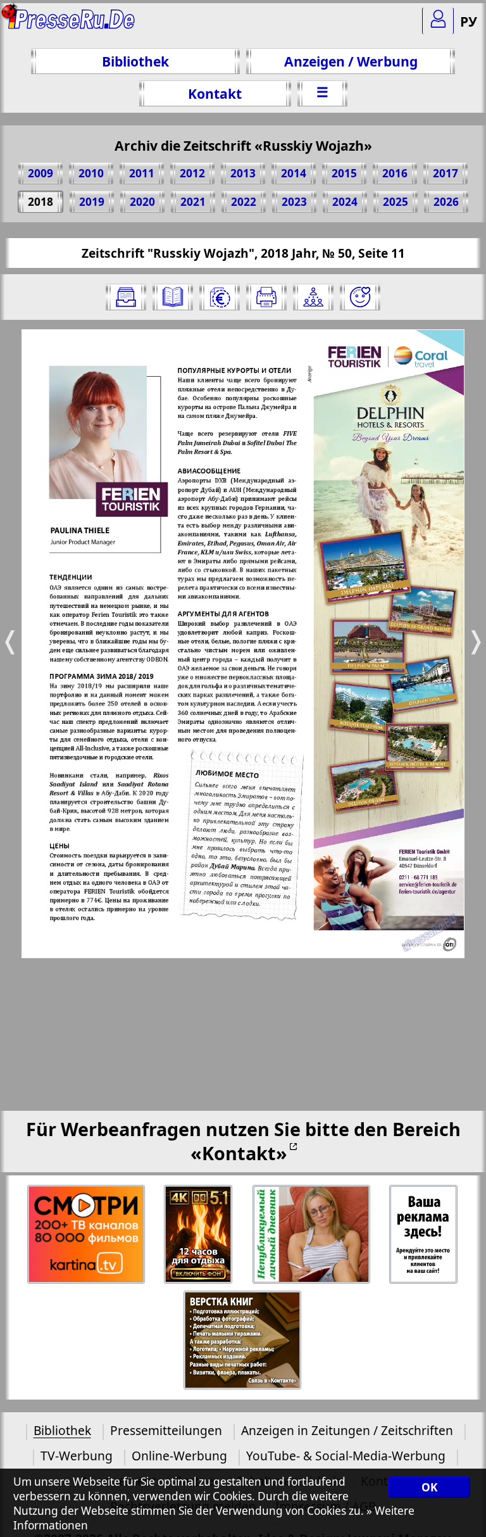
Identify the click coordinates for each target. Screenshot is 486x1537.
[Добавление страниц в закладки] (360, 297)
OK (429, 1487)
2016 (395, 173)
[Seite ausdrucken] (266, 297)
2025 (395, 201)
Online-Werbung (179, 1455)
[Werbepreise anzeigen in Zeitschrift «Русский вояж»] (219, 297)
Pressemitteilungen (166, 1430)
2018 (40, 201)
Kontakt (215, 93)
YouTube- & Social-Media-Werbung (346, 1455)
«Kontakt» (238, 1153)
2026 (446, 201)
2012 (192, 173)
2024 (345, 201)
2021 (193, 201)
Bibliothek (135, 61)
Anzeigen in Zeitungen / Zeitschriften (347, 1430)
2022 (243, 201)
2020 (142, 201)
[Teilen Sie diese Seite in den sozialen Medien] (313, 297)
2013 (243, 173)
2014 (293, 173)
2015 (344, 173)
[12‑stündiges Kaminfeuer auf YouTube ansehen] (199, 1234)
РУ (468, 21)
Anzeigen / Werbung (351, 61)
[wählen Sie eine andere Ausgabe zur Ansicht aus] (126, 297)
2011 (141, 173)
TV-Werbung (76, 1455)
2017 (445, 173)
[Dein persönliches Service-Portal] (438, 21)
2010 (91, 173)
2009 (40, 173)
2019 (91, 201)
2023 (294, 201)
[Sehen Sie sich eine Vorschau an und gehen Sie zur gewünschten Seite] (173, 297)
